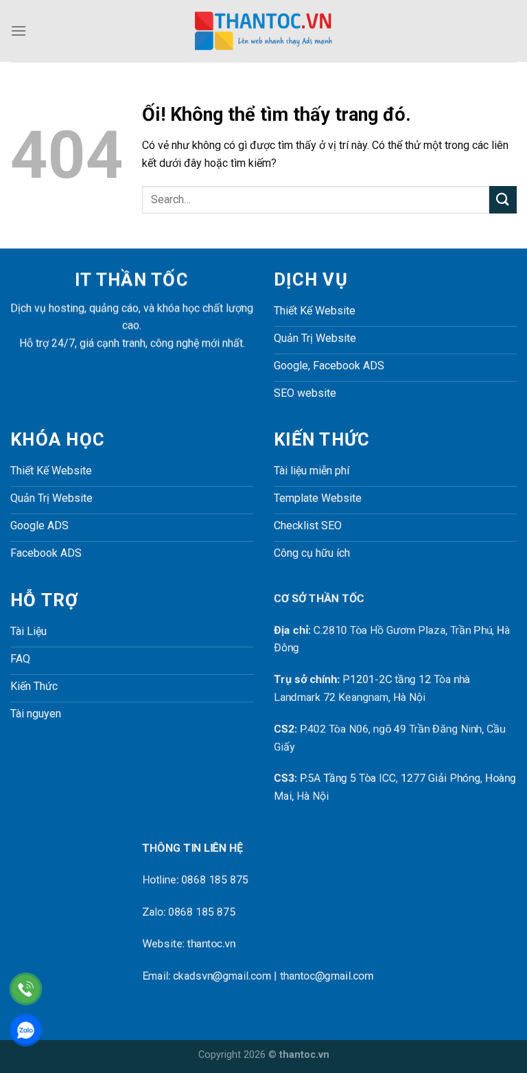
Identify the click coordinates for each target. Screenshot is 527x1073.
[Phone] (25, 988)
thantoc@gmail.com (326, 975)
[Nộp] (503, 199)
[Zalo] (25, 1030)
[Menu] (18, 30)
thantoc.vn (211, 943)
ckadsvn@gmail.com (222, 975)
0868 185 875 (214, 880)
